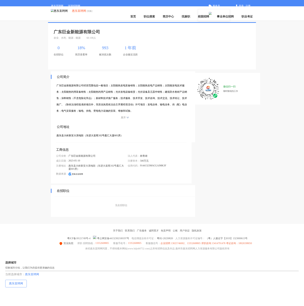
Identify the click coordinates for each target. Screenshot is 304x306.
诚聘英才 (154, 230)
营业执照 (68, 243)
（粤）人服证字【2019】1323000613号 (227, 238)
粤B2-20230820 (165, 238)
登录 (241, 6)
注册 (248, 6)
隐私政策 (197, 230)
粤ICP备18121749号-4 (78, 238)
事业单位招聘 (225, 16)
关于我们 (118, 230)
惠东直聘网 (57, 6)
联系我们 (130, 230)
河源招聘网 (74, 6)
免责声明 (166, 230)
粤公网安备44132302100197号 (113, 238)
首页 (133, 16)
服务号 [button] (216, 6)
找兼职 (186, 16)
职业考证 (247, 16)
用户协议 (185, 230)
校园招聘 (203, 16)
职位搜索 (149, 16)
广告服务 (142, 230)
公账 (175, 230)
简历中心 (168, 16)
